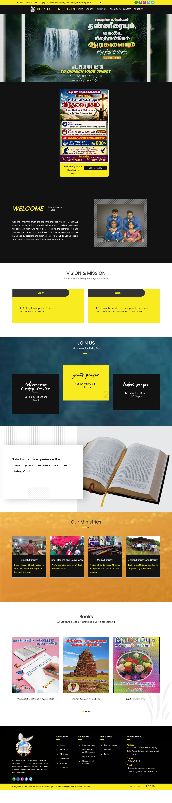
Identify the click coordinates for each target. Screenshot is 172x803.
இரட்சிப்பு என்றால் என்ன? (86, 699)
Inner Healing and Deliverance (67, 560)
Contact (127, 9)
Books (106, 754)
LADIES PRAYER (86, 375)
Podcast (107, 749)
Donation (138, 9)
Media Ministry (105, 560)
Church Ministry (29, 560)
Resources (115, 9)
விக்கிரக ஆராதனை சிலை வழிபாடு (36, 699)
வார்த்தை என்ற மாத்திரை (136, 699)
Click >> (73, 173)
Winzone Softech (82, 786)
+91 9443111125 (26, 2)
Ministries (102, 9)
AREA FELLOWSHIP (136, 386)
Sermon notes (110, 745)
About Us (90, 9)
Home (80, 9)
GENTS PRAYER (35, 384)
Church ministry (89, 745)
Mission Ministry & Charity (89, 762)
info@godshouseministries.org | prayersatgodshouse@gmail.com (67, 2)
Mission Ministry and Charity (143, 560)
